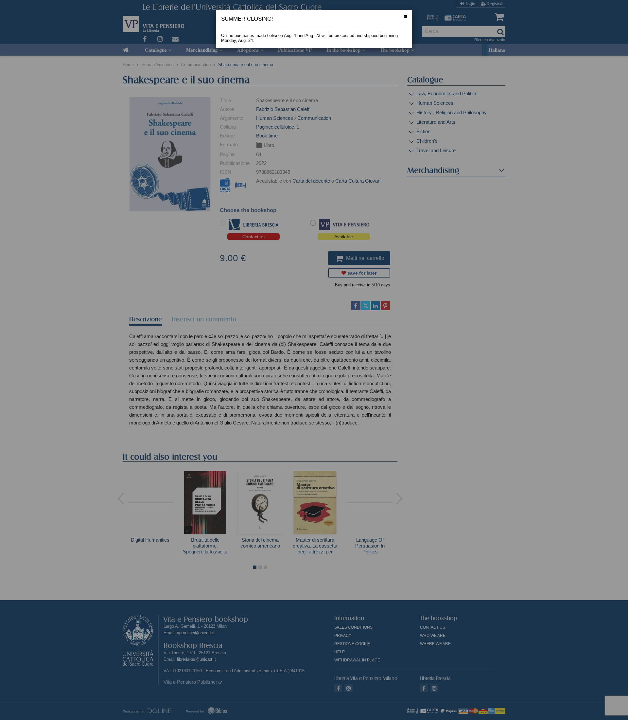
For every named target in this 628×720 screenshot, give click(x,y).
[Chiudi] (405, 16)
